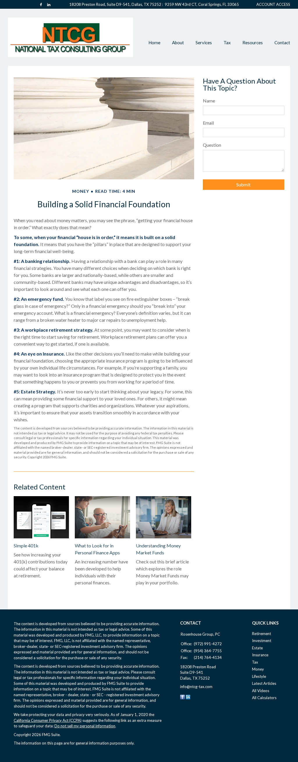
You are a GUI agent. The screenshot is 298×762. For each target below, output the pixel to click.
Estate (257, 648)
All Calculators (264, 697)
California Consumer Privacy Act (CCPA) (47, 720)
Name (209, 100)
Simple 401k (26, 545)
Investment (261, 640)
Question (212, 145)
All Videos (260, 690)
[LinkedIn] (188, 696)
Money (258, 669)
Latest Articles (264, 683)
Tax (255, 662)
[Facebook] (182, 696)
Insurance (260, 655)
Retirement (261, 633)
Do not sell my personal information (84, 726)
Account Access (273, 4)
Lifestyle (259, 676)
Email (208, 122)
